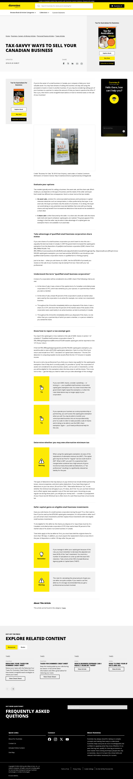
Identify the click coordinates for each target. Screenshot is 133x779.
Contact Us (12, 743)
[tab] (12, 647)
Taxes (64, 608)
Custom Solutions (58, 13)
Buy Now (107, 58)
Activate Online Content (17, 748)
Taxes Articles (60, 36)
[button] (23, 13)
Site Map (12, 752)
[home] (14, 6)
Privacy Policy (77, 769)
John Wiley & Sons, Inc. (31, 766)
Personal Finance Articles (45, 36)
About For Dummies (15, 739)
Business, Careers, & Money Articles (23, 36)
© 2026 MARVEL (13, 776)
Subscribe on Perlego (107, 63)
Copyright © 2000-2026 (15, 766)
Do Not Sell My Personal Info (104, 769)
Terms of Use (65, 769)
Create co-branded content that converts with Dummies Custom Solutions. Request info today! (66, 1)
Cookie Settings (88, 769)
